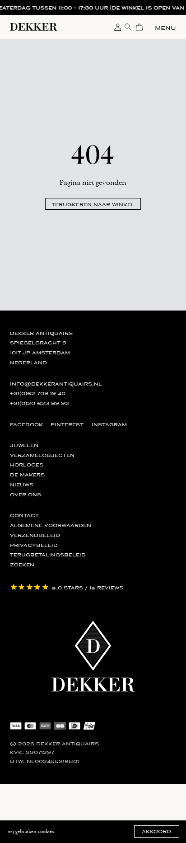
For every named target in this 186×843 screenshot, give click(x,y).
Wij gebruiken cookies (31, 831)
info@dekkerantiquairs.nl (56, 384)
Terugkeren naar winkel (93, 204)
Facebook (26, 425)
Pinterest (67, 425)
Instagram (109, 425)
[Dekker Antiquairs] (33, 28)
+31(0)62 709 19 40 (37, 393)
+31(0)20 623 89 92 (39, 403)
